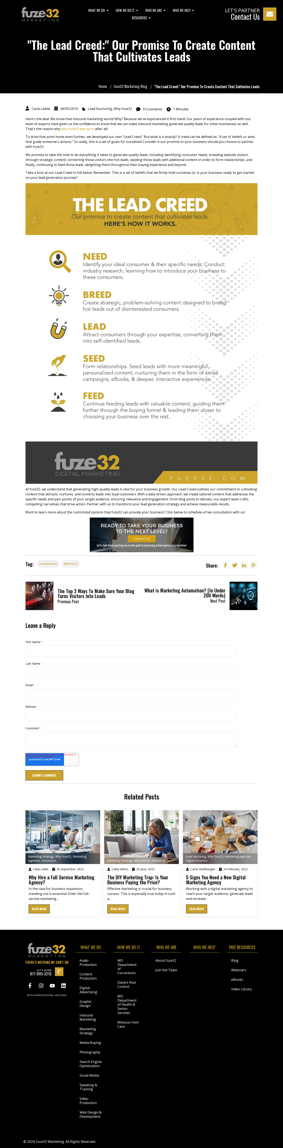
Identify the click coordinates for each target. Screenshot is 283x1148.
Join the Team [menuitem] (166, 970)
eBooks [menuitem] (237, 979)
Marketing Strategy (41, 856)
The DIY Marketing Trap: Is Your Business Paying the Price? (137, 879)
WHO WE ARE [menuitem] (166, 947)
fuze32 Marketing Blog (130, 86)
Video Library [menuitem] (241, 989)
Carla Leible (41, 108)
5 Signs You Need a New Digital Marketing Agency (216, 879)
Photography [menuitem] (90, 1052)
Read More (39, 909)
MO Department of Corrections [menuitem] (127, 966)
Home (103, 86)
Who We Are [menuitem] (153, 10)
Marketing (158, 861)
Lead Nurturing (100, 108)
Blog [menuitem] (234, 960)
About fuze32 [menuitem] (165, 960)
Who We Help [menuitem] (181, 10)
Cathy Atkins (120, 869)
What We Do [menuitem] (96, 10)
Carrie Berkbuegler (202, 869)
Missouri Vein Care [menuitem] (128, 1024)
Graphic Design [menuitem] (86, 1003)
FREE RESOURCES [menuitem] (242, 947)
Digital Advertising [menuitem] (88, 990)
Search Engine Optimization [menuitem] (91, 1063)
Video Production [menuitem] (88, 1100)
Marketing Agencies (238, 856)
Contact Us (245, 16)
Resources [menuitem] (139, 17)
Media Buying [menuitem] (90, 1042)
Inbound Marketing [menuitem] (88, 1017)
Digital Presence (196, 861)
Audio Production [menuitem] (88, 962)
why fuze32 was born (78, 129)
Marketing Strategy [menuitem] (88, 1031)
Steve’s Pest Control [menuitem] (126, 984)
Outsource (49, 861)
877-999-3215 (41, 974)
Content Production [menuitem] (88, 976)
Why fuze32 (123, 108)
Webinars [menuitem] (238, 970)
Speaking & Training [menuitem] (88, 1087)
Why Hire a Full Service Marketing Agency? (61, 879)
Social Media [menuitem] (89, 1075)
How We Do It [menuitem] (125, 10)
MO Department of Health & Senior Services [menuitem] (127, 1004)
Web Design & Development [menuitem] (91, 1114)
